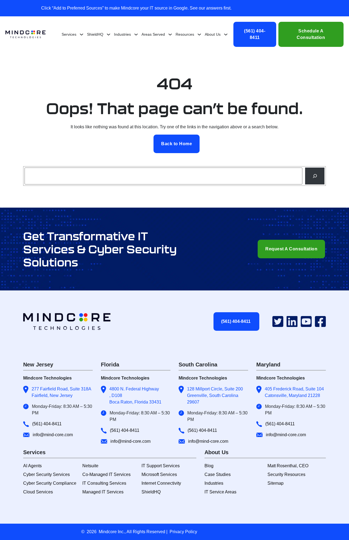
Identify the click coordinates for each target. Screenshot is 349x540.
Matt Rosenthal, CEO (287, 465)
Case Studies (217, 474)
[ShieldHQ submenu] (108, 34)
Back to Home (176, 143)
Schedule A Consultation (311, 34)
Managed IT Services (103, 492)
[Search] (314, 176)
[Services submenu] (81, 34)
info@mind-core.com (53, 434)
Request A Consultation (291, 249)
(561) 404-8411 (254, 34)
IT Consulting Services (104, 483)
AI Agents (32, 465)
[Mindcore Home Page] (71, 321)
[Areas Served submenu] (170, 34)
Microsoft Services (159, 474)
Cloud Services (38, 492)
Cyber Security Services (46, 474)
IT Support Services (161, 465)
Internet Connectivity (161, 483)
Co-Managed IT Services (106, 474)
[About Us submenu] (225, 34)
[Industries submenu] (136, 34)
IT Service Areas (220, 492)
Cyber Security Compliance (49, 483)
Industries (213, 483)
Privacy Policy (183, 531)
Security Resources (286, 474)
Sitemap (275, 483)
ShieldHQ (151, 492)
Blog (208, 465)
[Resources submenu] (199, 34)
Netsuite (90, 465)
